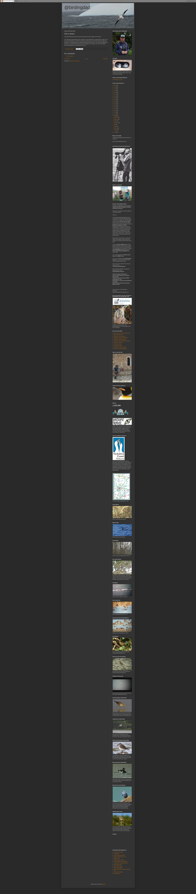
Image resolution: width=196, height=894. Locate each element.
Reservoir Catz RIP (118, 864)
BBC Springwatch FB (118, 334)
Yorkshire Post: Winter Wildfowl (120, 348)
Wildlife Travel (117, 858)
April (115, 124)
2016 (115, 103)
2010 (115, 114)
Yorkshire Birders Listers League (120, 861)
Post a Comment (69, 56)
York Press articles (117, 344)
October (115, 120)
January (115, 129)
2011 (115, 112)
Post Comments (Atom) (75, 60)
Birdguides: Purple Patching (119, 336)
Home (86, 58)
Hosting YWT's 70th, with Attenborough (122, 340)
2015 (115, 105)
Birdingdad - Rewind (118, 79)
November (116, 119)
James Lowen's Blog (118, 867)
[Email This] (76, 49)
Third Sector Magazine (118, 342)
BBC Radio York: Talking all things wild (122, 333)
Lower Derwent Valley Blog (119, 855)
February (116, 128)
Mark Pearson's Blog (118, 866)
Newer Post (67, 58)
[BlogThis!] (78, 49)
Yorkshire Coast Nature (118, 852)
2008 (115, 132)
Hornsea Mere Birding (118, 872)
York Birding (116, 853)
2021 (115, 94)
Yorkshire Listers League (119, 859)
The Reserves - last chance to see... (121, 863)
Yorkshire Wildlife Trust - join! (120, 856)
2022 (115, 92)
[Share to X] (79, 49)
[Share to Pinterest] (82, 49)
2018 (115, 99)
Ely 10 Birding (117, 873)
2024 (115, 88)
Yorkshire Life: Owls (118, 345)
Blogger (103, 884)
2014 (115, 106)
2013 (115, 108)
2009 (115, 115)
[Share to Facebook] (81, 49)
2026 (115, 85)
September (116, 122)
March (115, 126)
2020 (115, 96)
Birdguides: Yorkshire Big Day (120, 339)
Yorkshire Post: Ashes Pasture (120, 347)
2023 (115, 90)
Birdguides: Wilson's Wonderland (120, 337)
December (116, 117)
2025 (115, 87)
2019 (115, 97)
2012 (115, 110)
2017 (115, 101)
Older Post (105, 58)
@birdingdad (77, 7)
